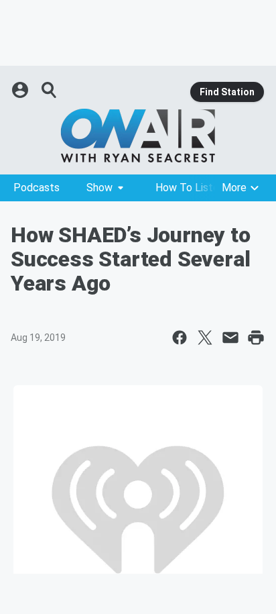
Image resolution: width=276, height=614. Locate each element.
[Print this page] (256, 337)
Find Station (227, 92)
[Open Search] (50, 90)
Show (99, 187)
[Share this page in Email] (230, 337)
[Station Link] (138, 135)
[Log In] (21, 90)
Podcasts (36, 187)
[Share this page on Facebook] (179, 337)
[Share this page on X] (205, 337)
